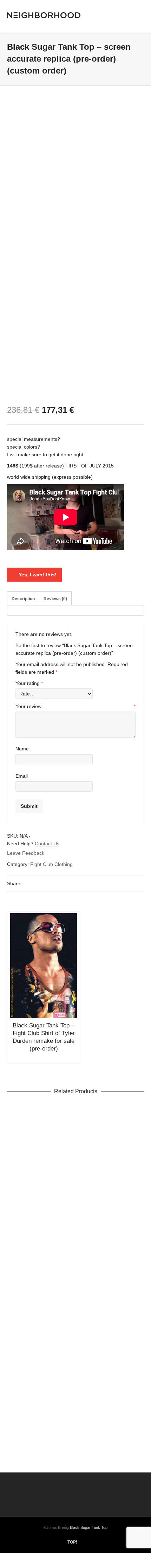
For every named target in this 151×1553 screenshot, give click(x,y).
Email (21, 776)
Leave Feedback (25, 853)
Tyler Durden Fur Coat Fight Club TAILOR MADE (75, 1242)
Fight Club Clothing (51, 864)
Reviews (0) (55, 598)
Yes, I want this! (38, 574)
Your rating (29, 683)
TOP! (72, 1542)
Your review (75, 706)
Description (23, 598)
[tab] (23, 598)
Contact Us (47, 843)
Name (22, 748)
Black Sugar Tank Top (88, 1527)
